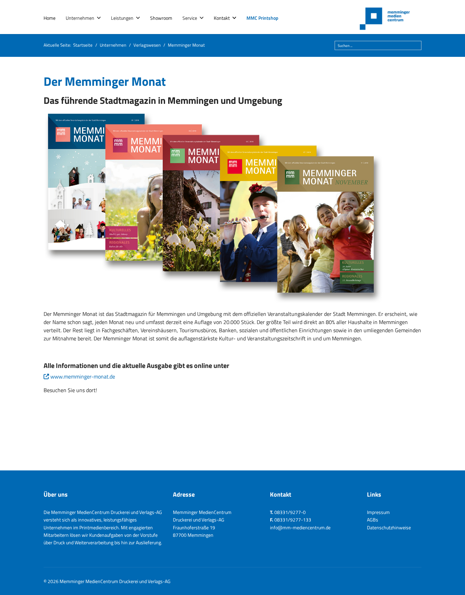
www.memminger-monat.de (82, 376)
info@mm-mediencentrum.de (300, 527)
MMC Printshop (262, 17)
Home (49, 17)
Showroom (161, 17)
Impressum (378, 512)
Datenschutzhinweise (389, 527)
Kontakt (222, 17)
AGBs (372, 519)
